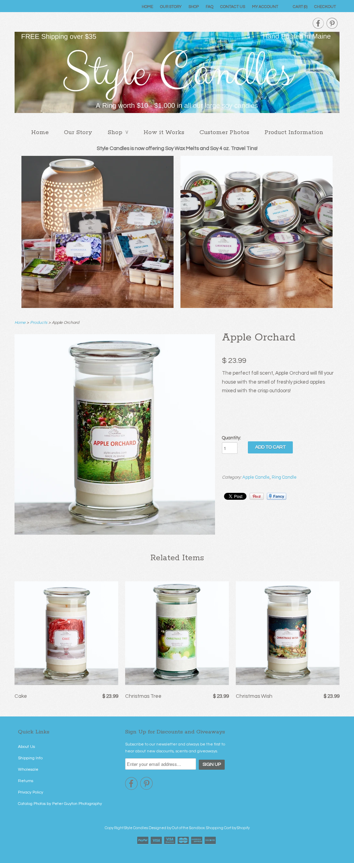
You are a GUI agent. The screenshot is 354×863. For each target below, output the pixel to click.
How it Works (163, 132)
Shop (193, 7)
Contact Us (232, 7)
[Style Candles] (177, 74)
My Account (265, 7)
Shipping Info (30, 758)
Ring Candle (284, 477)
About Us (26, 746)
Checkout (325, 7)
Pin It (257, 496)
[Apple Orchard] (115, 533)
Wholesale (28, 769)
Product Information (293, 132)
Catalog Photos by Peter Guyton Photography (60, 803)
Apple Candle (256, 477)
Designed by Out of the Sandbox (177, 828)
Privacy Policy (30, 792)
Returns (25, 781)
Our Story (170, 7)
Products (38, 322)
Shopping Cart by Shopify (228, 828)
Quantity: (231, 437)
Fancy (276, 496)
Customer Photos (224, 132)
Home (147, 7)
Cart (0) (300, 7)
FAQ (209, 7)
